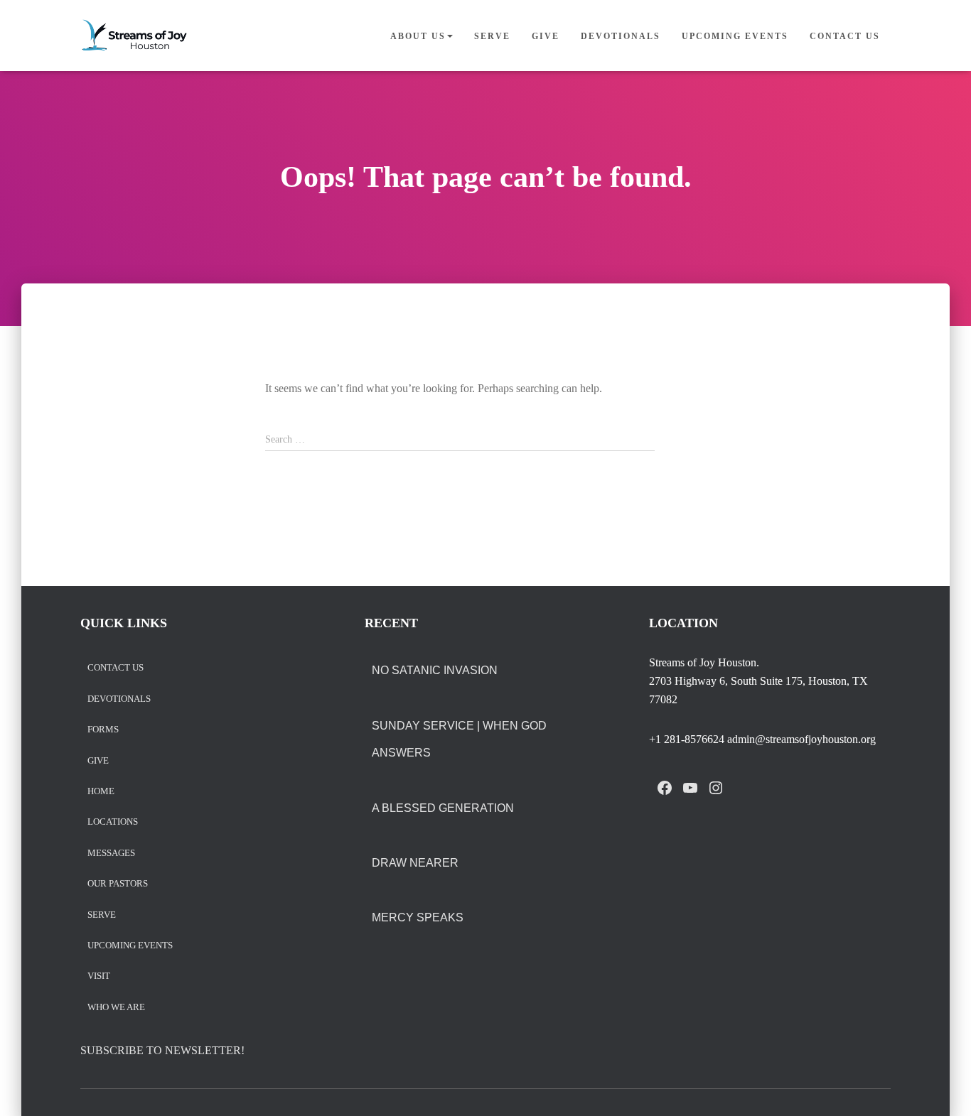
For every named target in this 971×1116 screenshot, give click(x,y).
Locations (112, 822)
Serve (492, 36)
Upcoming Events (735, 36)
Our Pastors (117, 884)
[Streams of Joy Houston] (135, 35)
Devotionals (620, 36)
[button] (449, 35)
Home (100, 792)
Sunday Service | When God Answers (459, 739)
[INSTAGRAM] (715, 788)
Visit (98, 976)
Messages (111, 853)
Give (545, 36)
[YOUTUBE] (690, 788)
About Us (418, 36)
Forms (103, 730)
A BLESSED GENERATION (443, 808)
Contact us (845, 36)
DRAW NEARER (415, 863)
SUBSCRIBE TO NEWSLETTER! (162, 1050)
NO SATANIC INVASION (435, 670)
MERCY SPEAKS (417, 917)
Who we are (116, 1008)
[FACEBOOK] (664, 788)
